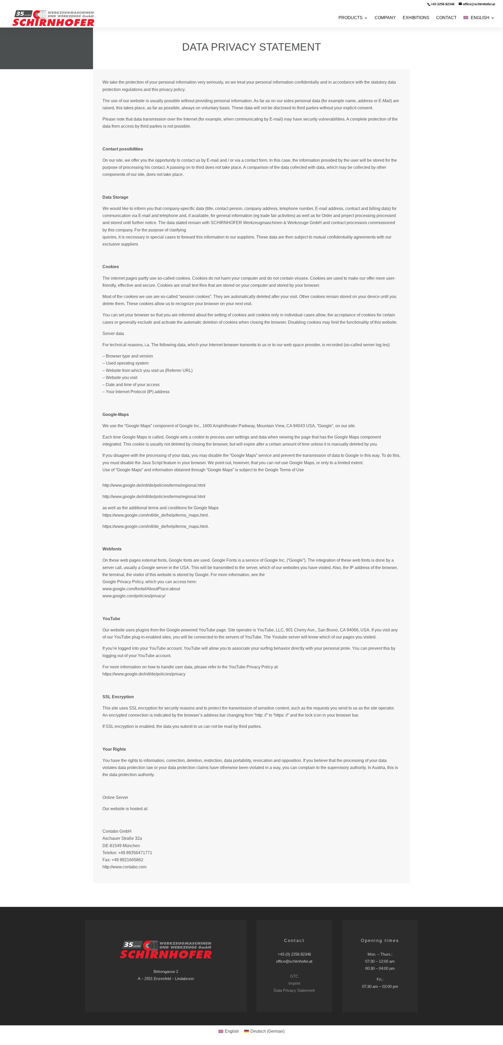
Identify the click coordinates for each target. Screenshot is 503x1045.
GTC (294, 976)
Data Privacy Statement (294, 990)
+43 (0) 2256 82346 (294, 954)
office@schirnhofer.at (294, 961)
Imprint (294, 983)
